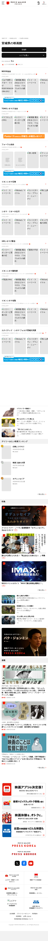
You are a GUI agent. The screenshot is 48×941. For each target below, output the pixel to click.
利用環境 (18, 916)
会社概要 (12, 913)
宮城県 (24, 50)
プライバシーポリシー (23, 913)
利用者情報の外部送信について (23, 919)
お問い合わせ (27, 916)
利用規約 (35, 913)
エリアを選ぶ (24, 55)
